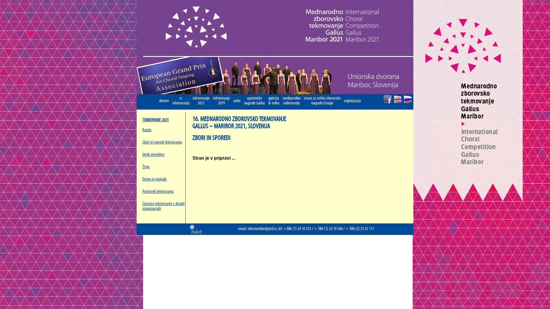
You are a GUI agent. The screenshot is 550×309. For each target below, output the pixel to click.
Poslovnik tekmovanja (158, 191)
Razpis (147, 130)
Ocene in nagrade (154, 179)
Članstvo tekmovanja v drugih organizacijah (163, 206)
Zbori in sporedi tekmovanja (162, 142)
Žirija (146, 167)
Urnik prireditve (153, 154)
